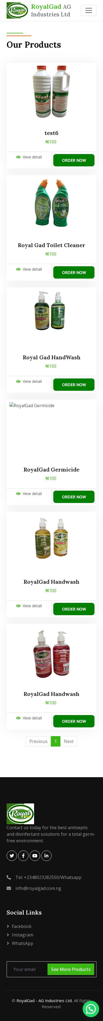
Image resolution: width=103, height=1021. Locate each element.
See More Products (71, 969)
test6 (51, 133)
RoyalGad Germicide (51, 469)
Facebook (22, 926)
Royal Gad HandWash (51, 357)
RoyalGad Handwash (51, 582)
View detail (32, 157)
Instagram (22, 935)
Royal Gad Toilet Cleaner (51, 245)
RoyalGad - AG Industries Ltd (44, 1000)
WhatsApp (22, 943)
